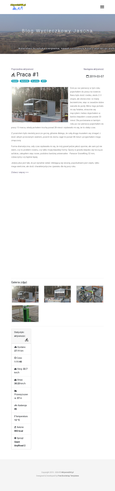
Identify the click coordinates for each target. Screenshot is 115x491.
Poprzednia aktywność (22, 69)
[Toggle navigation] (102, 7)
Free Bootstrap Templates (68, 476)
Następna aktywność (94, 69)
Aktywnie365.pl (67, 472)
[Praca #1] (40, 104)
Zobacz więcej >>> (20, 172)
